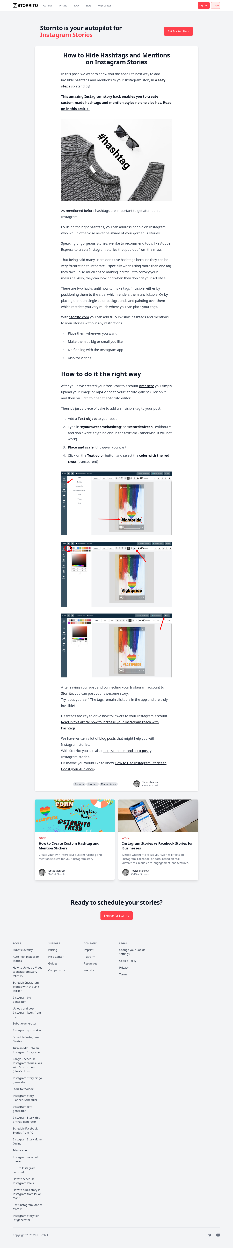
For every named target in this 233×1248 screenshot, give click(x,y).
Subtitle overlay (23, 950)
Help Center (104, 5)
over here (146, 386)
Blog (88, 5)
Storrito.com (79, 317)
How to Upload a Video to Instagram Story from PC (27, 972)
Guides (52, 963)
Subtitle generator (25, 1023)
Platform (89, 957)
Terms (123, 974)
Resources (90, 963)
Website (89, 970)
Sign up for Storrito (116, 915)
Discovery (79, 784)
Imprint (88, 950)
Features (48, 5)
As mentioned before (77, 210)
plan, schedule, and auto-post (126, 750)
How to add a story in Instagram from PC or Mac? (27, 1194)
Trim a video (20, 1150)
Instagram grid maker (27, 1030)
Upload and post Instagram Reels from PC (27, 1013)
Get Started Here (178, 31)
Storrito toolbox (23, 1089)
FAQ (76, 5)
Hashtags (92, 784)
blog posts (107, 738)
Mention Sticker (108, 784)
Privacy (123, 967)
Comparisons (56, 970)
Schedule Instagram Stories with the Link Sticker (26, 987)
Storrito (67, 693)
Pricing (63, 5)
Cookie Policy (127, 961)
